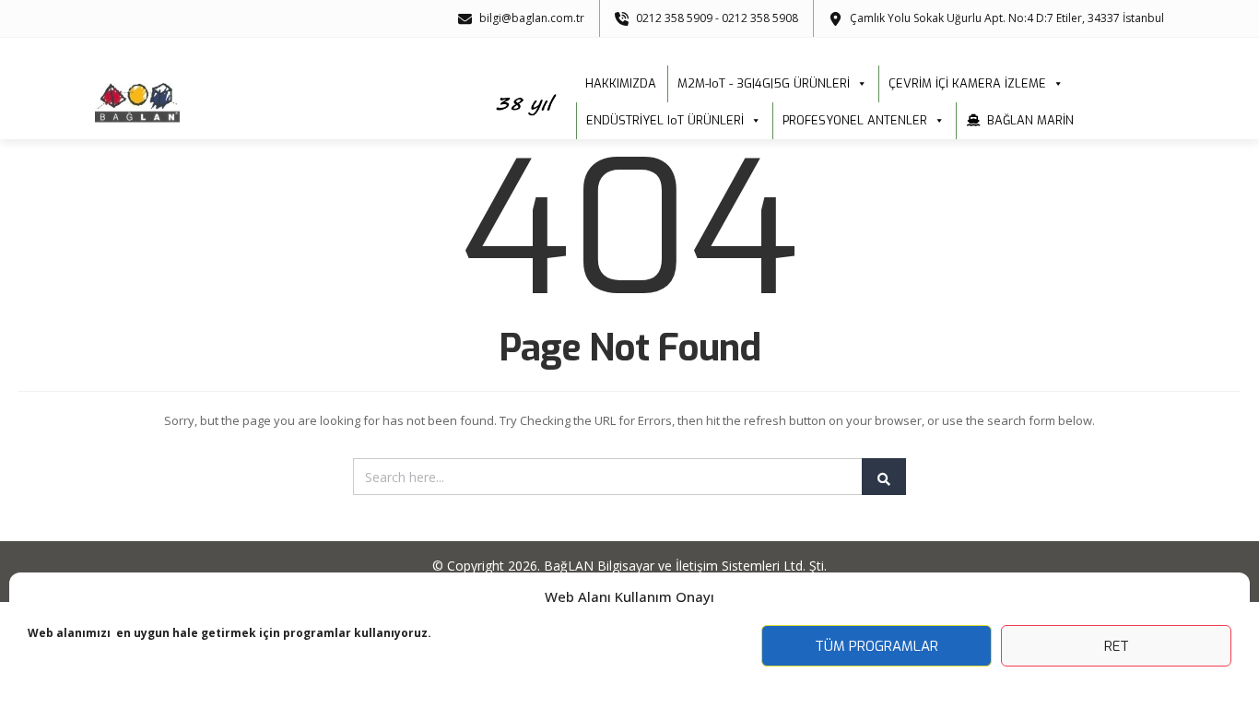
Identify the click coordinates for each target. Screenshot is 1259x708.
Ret (1116, 646)
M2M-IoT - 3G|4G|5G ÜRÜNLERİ (763, 83)
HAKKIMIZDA (620, 83)
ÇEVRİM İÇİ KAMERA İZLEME (967, 83)
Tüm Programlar (876, 646)
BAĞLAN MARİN (1030, 120)
